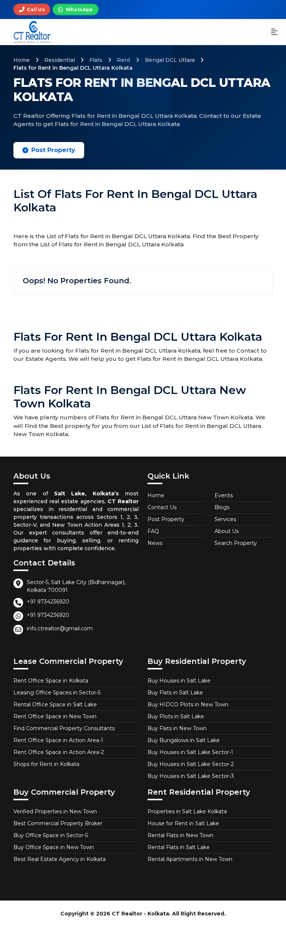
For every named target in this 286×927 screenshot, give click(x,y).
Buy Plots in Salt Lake (175, 716)
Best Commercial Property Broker (57, 823)
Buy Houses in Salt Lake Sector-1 (190, 752)
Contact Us (162, 507)
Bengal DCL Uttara (170, 60)
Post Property (53, 150)
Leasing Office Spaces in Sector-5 (57, 692)
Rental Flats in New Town (180, 835)
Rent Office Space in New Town (54, 716)
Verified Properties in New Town (55, 811)
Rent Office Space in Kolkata (50, 680)
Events (223, 495)
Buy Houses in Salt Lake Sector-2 (190, 764)
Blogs (221, 507)
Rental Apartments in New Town (189, 859)
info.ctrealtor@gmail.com (60, 628)
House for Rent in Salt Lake (183, 823)
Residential (59, 60)
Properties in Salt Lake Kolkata (187, 811)
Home (21, 60)
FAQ (153, 531)
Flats (95, 60)
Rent (123, 60)
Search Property (235, 543)
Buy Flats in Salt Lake (175, 692)
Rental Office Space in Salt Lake (55, 704)
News (154, 543)
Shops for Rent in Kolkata (46, 764)
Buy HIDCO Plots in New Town (187, 704)
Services (225, 519)
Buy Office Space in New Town (53, 847)
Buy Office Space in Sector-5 (50, 835)
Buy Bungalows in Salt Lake (183, 740)
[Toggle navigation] (274, 32)
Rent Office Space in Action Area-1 (58, 740)
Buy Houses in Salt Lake (178, 680)
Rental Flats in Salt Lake (178, 847)
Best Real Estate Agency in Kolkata (59, 859)
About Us (226, 531)
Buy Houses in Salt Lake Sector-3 (190, 776)
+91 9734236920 (48, 601)
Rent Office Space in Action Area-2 (58, 752)
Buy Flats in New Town (177, 728)
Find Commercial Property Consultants (64, 728)
